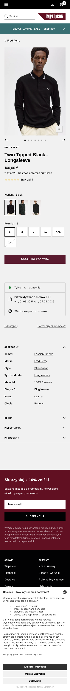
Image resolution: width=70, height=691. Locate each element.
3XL (10, 242)
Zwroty (8, 586)
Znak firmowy (47, 566)
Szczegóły (11, 347)
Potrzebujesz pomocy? (52, 326)
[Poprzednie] (6, 140)
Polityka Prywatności (51, 579)
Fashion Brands (43, 353)
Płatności (9, 572)
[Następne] (64, 140)
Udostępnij (11, 326)
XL (45, 231)
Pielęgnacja (12, 428)
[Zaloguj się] (52, 4)
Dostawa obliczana (29, 172)
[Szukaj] (30, 16)
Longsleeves (42, 375)
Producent (11, 438)
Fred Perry (13, 40)
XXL (58, 231)
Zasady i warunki (49, 572)
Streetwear (41, 368)
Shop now (49, 28)
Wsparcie (10, 566)
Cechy (8, 418)
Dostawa (9, 579)
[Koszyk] (62, 4)
